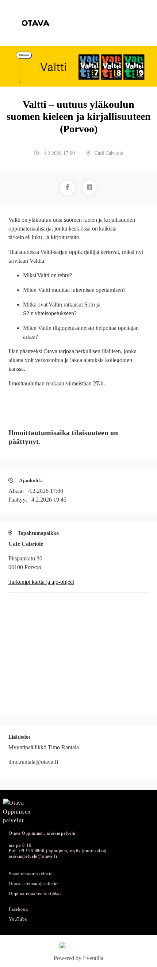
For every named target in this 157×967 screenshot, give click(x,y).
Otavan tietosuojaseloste (33, 884)
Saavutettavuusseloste (31, 874)
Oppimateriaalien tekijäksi (35, 893)
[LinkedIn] (89, 187)
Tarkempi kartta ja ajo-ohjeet (41, 582)
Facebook (18, 909)
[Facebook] (67, 187)
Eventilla (93, 958)
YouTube (18, 919)
